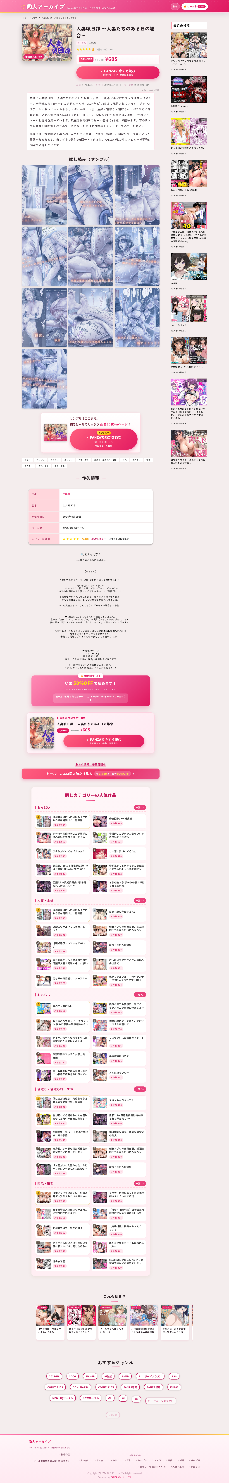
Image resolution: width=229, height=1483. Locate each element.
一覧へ (140, 807)
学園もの (195, 1466)
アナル (35, 17)
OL (110, 1398)
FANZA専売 (130, 1387)
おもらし (54, 460)
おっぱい (41, 460)
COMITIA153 (55, 1387)
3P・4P (90, 1376)
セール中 (194, 6)
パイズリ (195, 1460)
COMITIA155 (106, 1387)
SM (136, 1398)
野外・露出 (44, 466)
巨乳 (125, 460)
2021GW (54, 1376)
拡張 (148, 460)
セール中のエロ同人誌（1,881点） (51, 1460)
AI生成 (108, 1376)
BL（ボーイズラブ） (150, 1376)
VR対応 (113, 1409)
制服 (181, 1460)
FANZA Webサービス (120, 1477)
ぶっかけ (68, 460)
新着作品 (65, 1454)
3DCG (72, 1376)
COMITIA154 (80, 1387)
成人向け (137, 460)
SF (123, 1398)
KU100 (174, 1387)
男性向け (29, 466)
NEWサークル (91, 1398)
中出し (116, 1460)
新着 (175, 6)
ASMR (125, 1376)
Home (25, 17)
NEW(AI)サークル (62, 1398)
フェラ (157, 1460)
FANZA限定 (153, 1387)
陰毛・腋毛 (60, 466)
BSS (174, 1376)
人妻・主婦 (84, 460)
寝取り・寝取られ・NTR (105, 460)
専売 (170, 1460)
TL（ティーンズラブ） (161, 1398)
